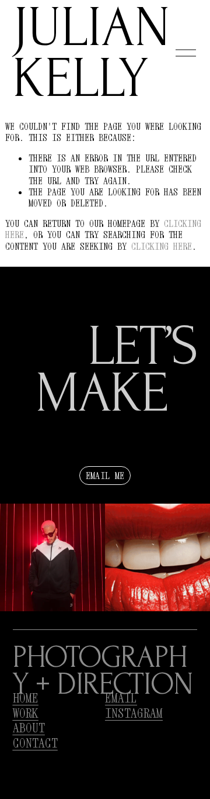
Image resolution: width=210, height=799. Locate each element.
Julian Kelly (91, 53)
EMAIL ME (105, 475)
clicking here (161, 246)
